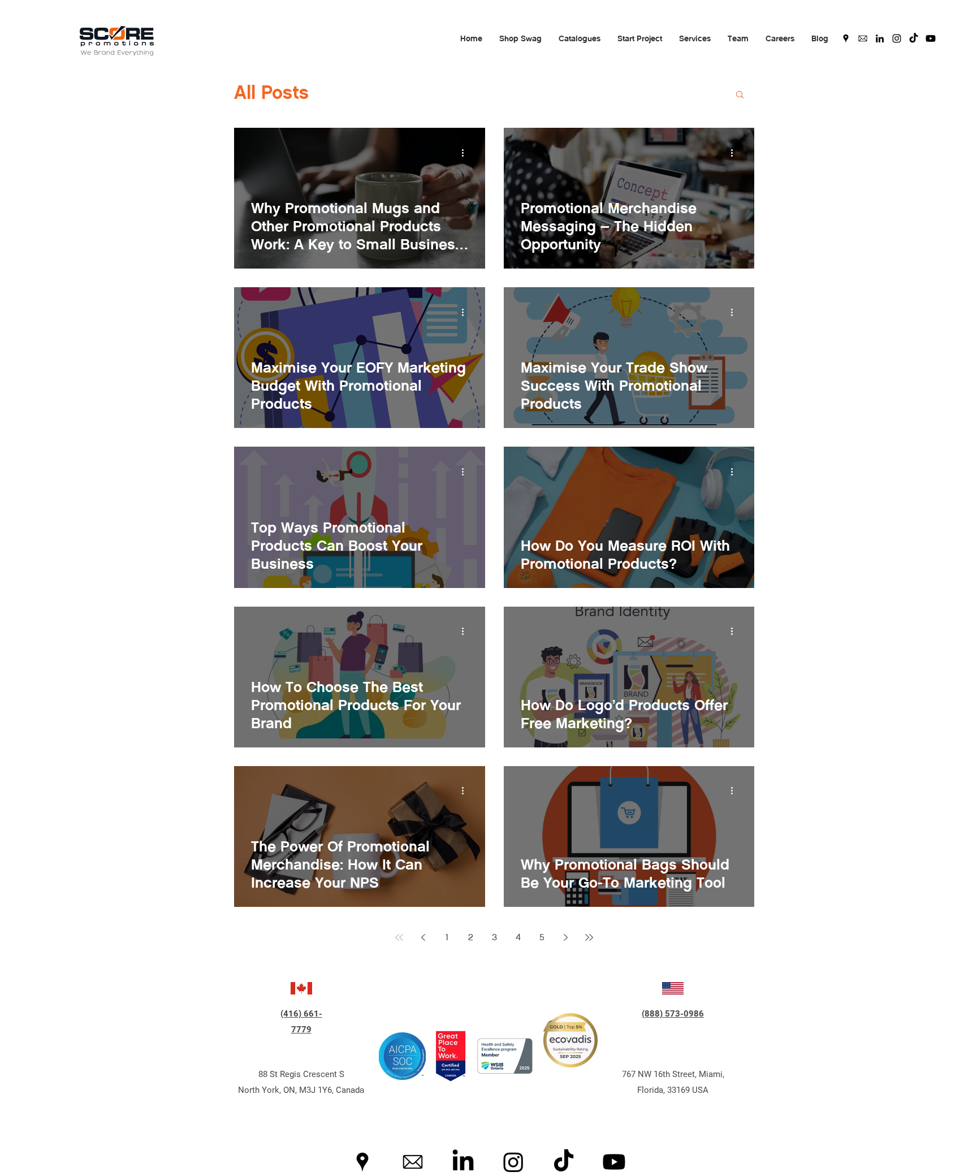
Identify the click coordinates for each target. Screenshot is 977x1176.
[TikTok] (913, 38)
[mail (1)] (862, 38)
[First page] (399, 937)
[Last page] (589, 937)
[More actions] (466, 152)
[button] (520, 38)
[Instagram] (896, 38)
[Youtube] (930, 38)
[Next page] (565, 937)
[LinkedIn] (879, 38)
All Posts (271, 94)
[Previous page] (423, 937)
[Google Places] (845, 38)
